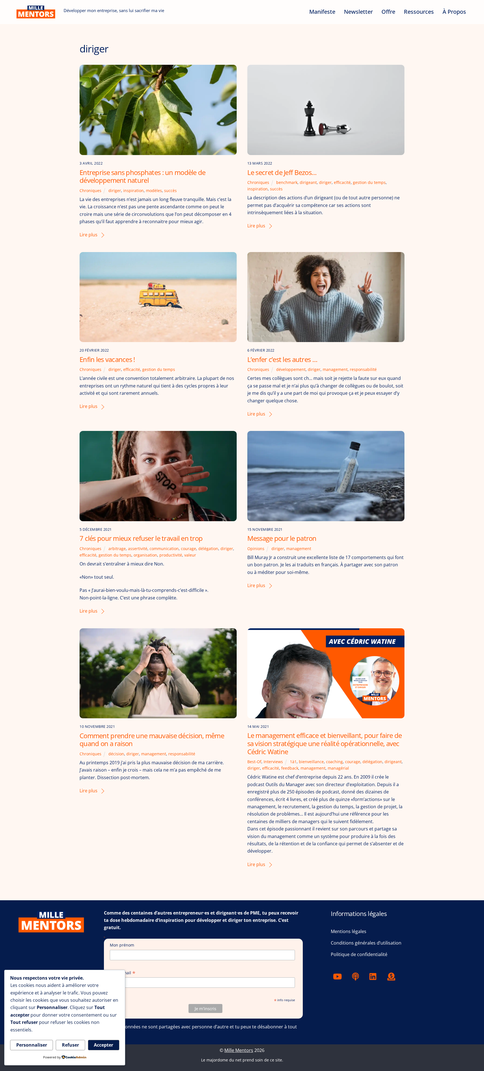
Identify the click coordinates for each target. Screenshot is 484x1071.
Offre (388, 11)
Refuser (70, 1045)
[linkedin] (374, 976)
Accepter (103, 1045)
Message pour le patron (282, 538)
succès (170, 190)
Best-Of (254, 761)
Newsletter (358, 11)
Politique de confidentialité (359, 954)
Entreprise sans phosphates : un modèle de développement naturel (142, 176)
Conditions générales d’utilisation (366, 943)
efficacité (342, 182)
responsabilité (363, 369)
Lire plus (88, 235)
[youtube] (338, 976)
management (335, 369)
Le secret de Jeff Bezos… (282, 172)
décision (116, 753)
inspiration (133, 190)
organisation (145, 555)
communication (164, 548)
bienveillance (311, 761)
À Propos (454, 11)
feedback (289, 768)
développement (291, 369)
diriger (114, 190)
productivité (170, 555)
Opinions (255, 548)
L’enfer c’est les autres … (282, 359)
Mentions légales (348, 931)
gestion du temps (369, 182)
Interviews (273, 761)
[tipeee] (392, 976)
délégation (208, 548)
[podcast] (356, 976)
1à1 (293, 761)
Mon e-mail (123, 973)
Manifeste (322, 11)
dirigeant (308, 182)
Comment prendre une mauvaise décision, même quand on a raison (152, 739)
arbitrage (117, 548)
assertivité (137, 548)
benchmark (286, 182)
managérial (338, 768)
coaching (334, 761)
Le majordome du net (221, 1060)
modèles (154, 190)
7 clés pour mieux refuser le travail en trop (141, 538)
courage (188, 548)
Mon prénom (122, 945)
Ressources (419, 11)
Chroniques (90, 190)
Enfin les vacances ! (107, 359)
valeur (190, 555)
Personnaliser (31, 1045)
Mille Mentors (238, 1050)
